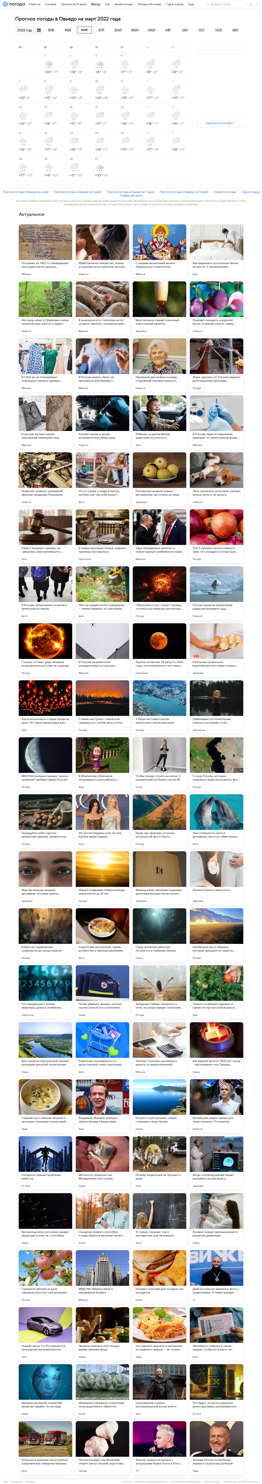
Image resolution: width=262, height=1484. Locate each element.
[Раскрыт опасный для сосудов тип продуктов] (159, 1277)
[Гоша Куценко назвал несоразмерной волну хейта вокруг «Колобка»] (159, 1391)
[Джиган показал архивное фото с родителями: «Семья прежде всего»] (216, 1277)
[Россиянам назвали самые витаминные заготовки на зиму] (159, 479)
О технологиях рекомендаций (186, 1481)
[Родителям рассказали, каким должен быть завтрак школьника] (102, 935)
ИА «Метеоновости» (248, 1481)
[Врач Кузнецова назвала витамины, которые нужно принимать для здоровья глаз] (45, 878)
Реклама (30, 1481)
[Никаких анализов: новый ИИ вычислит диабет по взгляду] (45, 1391)
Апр (101, 30)
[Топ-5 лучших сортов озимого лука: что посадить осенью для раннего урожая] (216, 536)
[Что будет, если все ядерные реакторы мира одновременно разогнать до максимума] (216, 1391)
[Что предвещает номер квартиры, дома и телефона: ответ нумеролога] (45, 992)
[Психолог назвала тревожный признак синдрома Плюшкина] (45, 479)
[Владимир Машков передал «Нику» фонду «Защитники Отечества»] (102, 1106)
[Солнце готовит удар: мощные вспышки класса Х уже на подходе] (45, 650)
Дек (235, 30)
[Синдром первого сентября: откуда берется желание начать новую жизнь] (102, 1220)
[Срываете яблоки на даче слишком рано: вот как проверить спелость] (45, 1277)
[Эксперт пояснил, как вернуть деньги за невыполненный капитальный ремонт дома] (159, 1049)
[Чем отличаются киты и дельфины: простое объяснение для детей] (216, 821)
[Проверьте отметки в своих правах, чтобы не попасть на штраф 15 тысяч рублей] (216, 1334)
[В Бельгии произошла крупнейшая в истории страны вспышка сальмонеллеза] (216, 650)
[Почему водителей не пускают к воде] (159, 1163)
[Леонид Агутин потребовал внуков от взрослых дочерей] (216, 1448)
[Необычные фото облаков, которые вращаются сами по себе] (216, 935)
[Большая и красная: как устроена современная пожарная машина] (45, 1448)
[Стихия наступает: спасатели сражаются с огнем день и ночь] (102, 707)
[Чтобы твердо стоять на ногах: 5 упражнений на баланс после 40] (159, 764)
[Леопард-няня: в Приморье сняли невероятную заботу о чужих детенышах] (45, 308)
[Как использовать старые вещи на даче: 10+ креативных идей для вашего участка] (45, 707)
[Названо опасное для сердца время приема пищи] (102, 1334)
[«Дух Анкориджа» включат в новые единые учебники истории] (159, 536)
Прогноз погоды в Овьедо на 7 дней (130, 192)
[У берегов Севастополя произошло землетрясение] (159, 707)
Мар (84, 30)
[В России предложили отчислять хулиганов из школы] (45, 593)
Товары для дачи (131, 195)
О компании (17, 1481)
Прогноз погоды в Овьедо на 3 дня (25, 192)
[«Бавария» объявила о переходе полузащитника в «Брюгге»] (102, 1391)
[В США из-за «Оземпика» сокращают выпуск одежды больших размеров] (45, 365)
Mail (6, 1481)
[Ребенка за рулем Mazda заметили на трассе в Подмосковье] (159, 422)
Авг (168, 30)
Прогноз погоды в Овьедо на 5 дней (77, 192)
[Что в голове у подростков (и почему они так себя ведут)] (102, 479)
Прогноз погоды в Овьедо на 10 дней (184, 192)
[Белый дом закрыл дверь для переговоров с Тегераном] (216, 1106)
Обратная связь (212, 1481)
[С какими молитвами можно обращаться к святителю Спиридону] (159, 251)
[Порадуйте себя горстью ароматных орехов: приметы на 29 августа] (45, 821)
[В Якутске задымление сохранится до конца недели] (45, 935)
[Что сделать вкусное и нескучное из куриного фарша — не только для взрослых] (159, 1334)
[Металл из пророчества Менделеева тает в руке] (102, 1163)
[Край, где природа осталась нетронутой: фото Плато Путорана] (159, 821)
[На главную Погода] (16, 4)
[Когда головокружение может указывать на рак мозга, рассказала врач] (216, 1163)
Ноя (218, 30)
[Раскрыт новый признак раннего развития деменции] (216, 1220)
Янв (51, 30)
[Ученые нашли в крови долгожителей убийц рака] (102, 422)
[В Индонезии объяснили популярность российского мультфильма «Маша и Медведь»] (102, 764)
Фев (68, 30)
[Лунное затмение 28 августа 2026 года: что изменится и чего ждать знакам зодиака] (159, 650)
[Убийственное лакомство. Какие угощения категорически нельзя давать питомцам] (102, 251)
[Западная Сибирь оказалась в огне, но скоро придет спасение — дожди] (159, 992)
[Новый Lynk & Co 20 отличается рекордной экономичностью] (45, 1334)
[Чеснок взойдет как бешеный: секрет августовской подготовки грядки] (102, 1448)
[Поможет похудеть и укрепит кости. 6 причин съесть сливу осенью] (216, 308)
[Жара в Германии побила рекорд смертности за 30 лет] (102, 878)
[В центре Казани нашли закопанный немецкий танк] (45, 422)
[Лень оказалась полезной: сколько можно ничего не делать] (216, 479)
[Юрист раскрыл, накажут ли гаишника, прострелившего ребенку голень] (45, 536)
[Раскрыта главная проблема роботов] (45, 1163)
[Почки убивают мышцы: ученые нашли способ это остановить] (102, 992)
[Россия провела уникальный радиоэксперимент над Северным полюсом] (216, 593)
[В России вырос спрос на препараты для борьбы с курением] (102, 365)
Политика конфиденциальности (151, 1481)
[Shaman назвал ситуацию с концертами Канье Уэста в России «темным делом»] (159, 1448)
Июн (134, 30)
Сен (185, 30)
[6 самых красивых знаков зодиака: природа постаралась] (102, 536)
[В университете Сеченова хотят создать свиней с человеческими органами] (102, 308)
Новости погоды (225, 192)
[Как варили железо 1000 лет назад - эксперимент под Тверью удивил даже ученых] (216, 1049)
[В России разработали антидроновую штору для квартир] (102, 650)
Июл (151, 30)
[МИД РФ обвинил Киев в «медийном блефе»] (102, 1277)
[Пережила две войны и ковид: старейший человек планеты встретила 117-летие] (159, 365)
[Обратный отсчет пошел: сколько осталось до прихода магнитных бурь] (159, 593)
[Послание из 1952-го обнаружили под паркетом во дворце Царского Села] (45, 251)
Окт (202, 30)
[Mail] (5, 4)
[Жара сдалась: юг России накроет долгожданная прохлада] (216, 365)
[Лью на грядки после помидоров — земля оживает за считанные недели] (102, 593)
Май (118, 30)
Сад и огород (250, 192)
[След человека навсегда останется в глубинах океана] (159, 935)
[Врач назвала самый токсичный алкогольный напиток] (159, 308)
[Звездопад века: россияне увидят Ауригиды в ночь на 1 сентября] (45, 1220)
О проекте (126, 1481)
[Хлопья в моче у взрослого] (216, 878)
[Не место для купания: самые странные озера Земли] (159, 1106)
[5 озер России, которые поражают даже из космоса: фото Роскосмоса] (216, 764)
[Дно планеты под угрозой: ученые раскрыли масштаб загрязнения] (45, 1049)
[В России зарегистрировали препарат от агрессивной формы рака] (216, 422)
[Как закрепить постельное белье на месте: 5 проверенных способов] (216, 251)
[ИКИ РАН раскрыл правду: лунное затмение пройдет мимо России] (45, 764)
